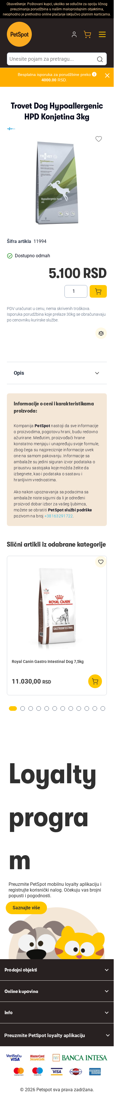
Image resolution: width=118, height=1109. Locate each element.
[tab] (13, 708)
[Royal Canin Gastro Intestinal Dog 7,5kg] (57, 608)
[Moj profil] (74, 34)
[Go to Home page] (19, 34)
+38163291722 (58, 516)
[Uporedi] (101, 333)
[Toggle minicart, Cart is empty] (87, 34)
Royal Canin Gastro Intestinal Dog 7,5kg (48, 661)
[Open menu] (102, 34)
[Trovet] (11, 128)
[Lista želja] (99, 139)
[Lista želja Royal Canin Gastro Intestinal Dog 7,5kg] (101, 562)
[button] (100, 59)
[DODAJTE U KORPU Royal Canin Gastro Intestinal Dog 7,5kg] (95, 681)
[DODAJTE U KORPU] (98, 291)
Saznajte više (26, 907)
